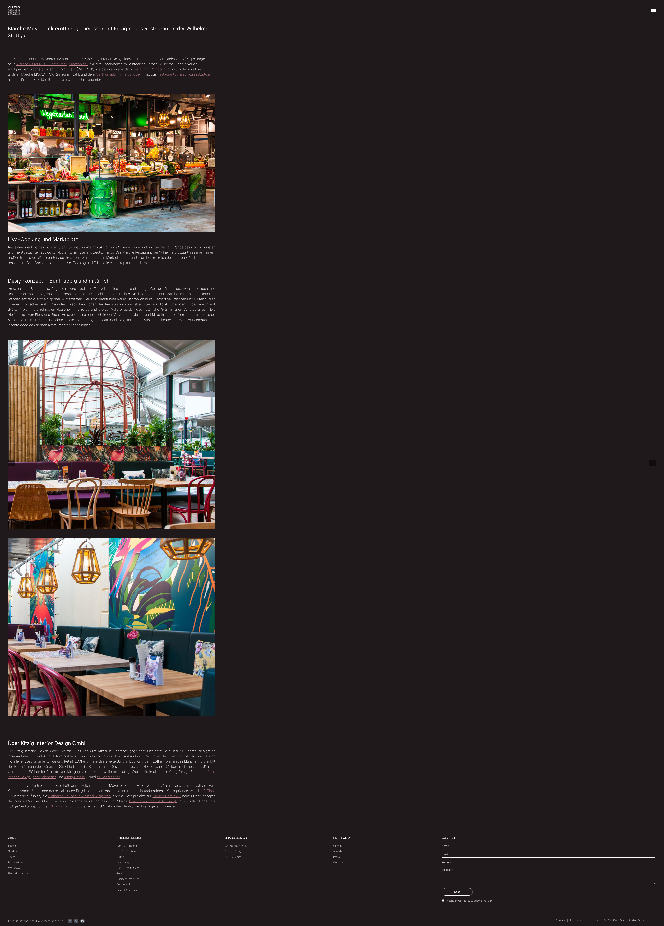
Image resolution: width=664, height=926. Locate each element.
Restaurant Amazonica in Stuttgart (185, 74)
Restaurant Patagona (149, 69)
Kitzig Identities (44, 777)
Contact (560, 920)
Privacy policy (578, 920)
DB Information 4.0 (64, 806)
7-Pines (209, 791)
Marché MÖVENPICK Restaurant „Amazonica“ (52, 64)
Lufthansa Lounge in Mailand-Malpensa (79, 796)
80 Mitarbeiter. (108, 777)
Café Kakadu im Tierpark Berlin (120, 74)
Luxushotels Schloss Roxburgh (153, 801)
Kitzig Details (74, 777)
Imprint (595, 920)
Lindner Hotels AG (167, 796)
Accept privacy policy (458, 900)
